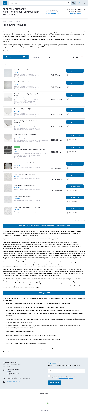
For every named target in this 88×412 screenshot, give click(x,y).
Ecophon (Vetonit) (19, 98)
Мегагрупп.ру (44, 410)
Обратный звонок (75, 14)
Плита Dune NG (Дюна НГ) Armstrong (25, 134)
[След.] (84, 220)
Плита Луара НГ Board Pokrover (23, 70)
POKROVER (17, 72)
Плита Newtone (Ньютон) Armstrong (24, 185)
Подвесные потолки (10, 363)
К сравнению (73, 74)
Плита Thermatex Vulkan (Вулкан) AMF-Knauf (27, 207)
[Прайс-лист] (82, 57)
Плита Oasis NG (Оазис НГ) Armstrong (25, 109)
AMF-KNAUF (17, 165)
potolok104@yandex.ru (52, 13)
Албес (15, 151)
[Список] (77, 57)
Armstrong (17, 111)
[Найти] (69, 3)
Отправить (53, 382)
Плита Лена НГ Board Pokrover (23, 82)
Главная (5, 21)
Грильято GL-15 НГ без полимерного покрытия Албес (30, 149)
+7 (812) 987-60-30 (75, 9)
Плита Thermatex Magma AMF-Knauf (24, 174)
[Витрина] (73, 57)
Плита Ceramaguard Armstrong (23, 196)
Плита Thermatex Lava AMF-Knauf (24, 163)
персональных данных (66, 378)
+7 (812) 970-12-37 (75, 11)
